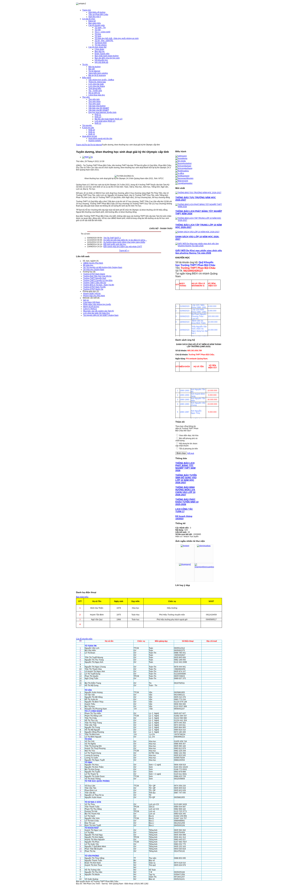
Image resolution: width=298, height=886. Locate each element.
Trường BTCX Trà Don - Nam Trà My (98, 285)
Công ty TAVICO (90, 309)
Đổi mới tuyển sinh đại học (115, 244)
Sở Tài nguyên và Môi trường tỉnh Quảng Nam (102, 267)
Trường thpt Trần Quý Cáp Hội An (97, 276)
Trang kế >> (124, 251)
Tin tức (87, 145)
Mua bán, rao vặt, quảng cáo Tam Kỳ (98, 311)
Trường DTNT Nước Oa (93, 289)
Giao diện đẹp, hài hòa (188, 435)
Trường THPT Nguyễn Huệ (94, 278)
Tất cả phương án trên (188, 449)
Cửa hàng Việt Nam (91, 302)
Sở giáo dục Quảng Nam (93, 269)
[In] (91, 157)
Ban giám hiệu (82, 597)
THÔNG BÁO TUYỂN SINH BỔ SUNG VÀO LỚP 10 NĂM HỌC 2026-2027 (186, 479)
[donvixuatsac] (204, 546)
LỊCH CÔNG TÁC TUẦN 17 (184, 510)
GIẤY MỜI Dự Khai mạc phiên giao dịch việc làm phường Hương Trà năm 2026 (198, 251)
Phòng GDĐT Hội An (92, 293)
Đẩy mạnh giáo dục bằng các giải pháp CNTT (123, 246)
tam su (86, 300)
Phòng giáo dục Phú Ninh (94, 296)
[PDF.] (85, 157)
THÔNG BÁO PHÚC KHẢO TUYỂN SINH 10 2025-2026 (187, 502)
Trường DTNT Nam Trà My (94, 287)
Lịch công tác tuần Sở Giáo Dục (96, 313)
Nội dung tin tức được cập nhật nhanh (186, 444)
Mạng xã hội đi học (91, 306)
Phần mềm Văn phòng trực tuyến (97, 304)
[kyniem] (185, 546)
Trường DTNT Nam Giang (94, 274)
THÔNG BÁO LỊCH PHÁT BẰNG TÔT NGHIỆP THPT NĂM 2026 (185, 467)
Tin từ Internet (96, 145)
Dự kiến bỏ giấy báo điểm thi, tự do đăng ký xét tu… (125, 240)
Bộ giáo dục (88, 265)
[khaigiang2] (185, 564)
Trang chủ (80, 145)
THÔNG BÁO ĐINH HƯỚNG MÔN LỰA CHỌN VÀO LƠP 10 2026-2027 (185, 491)
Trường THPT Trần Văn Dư (94, 283)
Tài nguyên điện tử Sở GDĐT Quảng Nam (100, 315)
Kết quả (190, 453)
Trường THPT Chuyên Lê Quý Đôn (98, 280)
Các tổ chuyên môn (84, 639)
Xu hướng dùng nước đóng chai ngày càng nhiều (124, 242)
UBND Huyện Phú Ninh (93, 263)
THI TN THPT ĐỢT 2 (112, 238)
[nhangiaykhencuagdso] (204, 567)
